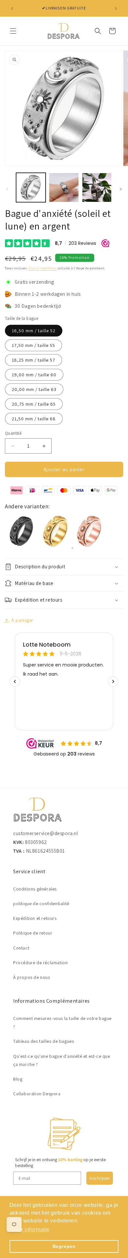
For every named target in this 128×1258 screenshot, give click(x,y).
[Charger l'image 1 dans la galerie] (31, 187)
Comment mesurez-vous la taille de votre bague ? (62, 1022)
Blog (17, 1079)
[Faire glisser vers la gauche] (7, 189)
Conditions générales (35, 889)
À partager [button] (22, 620)
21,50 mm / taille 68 (34, 419)
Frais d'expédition (43, 268)
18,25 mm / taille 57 (33, 360)
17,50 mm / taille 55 (33, 345)
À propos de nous (31, 977)
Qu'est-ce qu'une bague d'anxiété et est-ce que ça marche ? (61, 1060)
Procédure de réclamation (40, 963)
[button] (13, 31)
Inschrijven (100, 1178)
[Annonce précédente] (12, 8)
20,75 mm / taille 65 (34, 404)
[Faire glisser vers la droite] (121, 189)
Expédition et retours (35, 918)
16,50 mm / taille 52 (33, 331)
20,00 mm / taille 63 (34, 389)
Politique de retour (32, 933)
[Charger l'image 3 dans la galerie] (97, 187)
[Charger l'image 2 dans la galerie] (63, 187)
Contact (21, 948)
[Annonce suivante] (116, 8)
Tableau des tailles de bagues (43, 1041)
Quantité (13, 433)
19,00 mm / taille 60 (34, 375)
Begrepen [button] (64, 1246)
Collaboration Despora (37, 1094)
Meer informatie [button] (30, 1229)
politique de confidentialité (41, 903)
